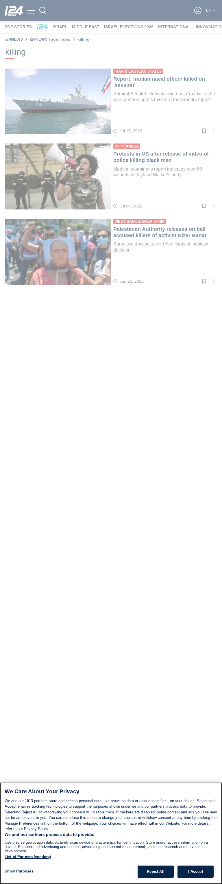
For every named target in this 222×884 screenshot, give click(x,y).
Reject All (155, 871)
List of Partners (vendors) (28, 857)
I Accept (195, 871)
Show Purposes (19, 871)
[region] (111, 833)
